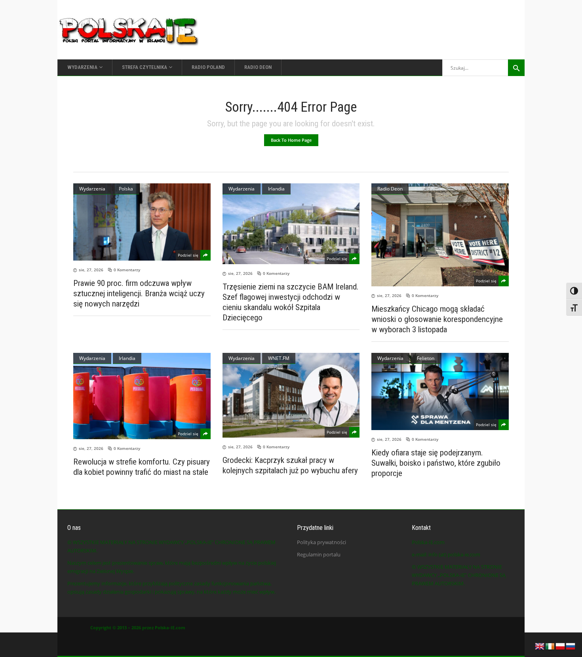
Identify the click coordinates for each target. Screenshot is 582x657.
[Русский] (571, 645)
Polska (126, 188)
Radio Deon (390, 188)
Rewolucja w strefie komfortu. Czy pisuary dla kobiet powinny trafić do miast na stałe (141, 467)
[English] (540, 645)
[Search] (516, 67)
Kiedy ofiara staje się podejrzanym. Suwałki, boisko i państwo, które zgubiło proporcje (435, 463)
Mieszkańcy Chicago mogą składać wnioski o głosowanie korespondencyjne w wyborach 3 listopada (437, 319)
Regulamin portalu (318, 554)
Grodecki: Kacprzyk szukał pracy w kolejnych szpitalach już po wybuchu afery (290, 465)
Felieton (425, 358)
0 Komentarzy (127, 269)
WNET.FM (278, 358)
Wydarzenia (92, 188)
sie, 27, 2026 (91, 269)
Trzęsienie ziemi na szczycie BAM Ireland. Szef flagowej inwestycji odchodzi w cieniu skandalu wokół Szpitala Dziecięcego (291, 302)
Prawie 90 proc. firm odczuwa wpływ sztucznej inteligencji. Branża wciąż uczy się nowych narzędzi (139, 293)
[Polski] (560, 645)
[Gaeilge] (550, 645)
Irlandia (276, 188)
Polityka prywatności (321, 542)
